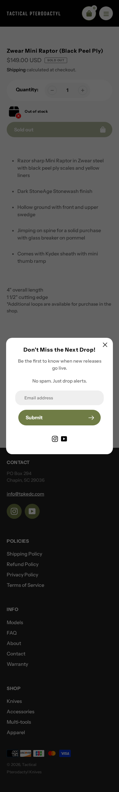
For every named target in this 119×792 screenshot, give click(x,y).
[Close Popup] (105, 345)
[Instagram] (55, 438)
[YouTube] (64, 438)
